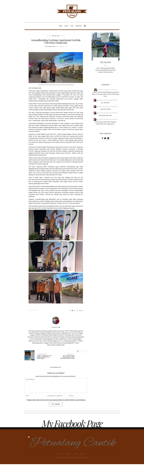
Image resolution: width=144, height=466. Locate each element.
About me (68, 454)
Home (60, 26)
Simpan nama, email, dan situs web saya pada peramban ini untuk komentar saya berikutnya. (56, 400)
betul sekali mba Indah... (105, 115)
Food (71, 26)
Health (66, 26)
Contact (82, 454)
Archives (75, 454)
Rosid (87, 457)
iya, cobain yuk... (105, 102)
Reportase (79, 26)
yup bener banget (105, 109)
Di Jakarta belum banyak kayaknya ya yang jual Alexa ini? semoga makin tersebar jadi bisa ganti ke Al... (105, 94)
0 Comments (31, 310)
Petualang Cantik (50, 46)
